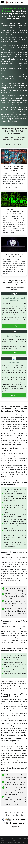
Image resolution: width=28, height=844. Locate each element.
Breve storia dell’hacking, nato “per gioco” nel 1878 (14, 255)
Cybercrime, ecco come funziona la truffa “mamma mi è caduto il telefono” (14, 211)
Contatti (19, 838)
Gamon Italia (14, 362)
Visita (13, 326)
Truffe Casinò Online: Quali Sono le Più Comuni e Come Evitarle (14, 168)
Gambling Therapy (14, 336)
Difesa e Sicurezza (15, 842)
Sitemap (25, 838)
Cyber (7, 838)
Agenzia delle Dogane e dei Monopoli (14, 299)
